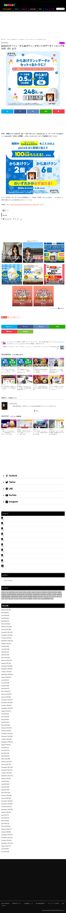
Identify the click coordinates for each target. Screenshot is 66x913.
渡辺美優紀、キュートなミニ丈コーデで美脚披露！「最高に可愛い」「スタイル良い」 (27, 549)
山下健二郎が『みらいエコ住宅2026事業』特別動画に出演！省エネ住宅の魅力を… (56, 432)
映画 (6, 598)
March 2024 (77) (5, 691)
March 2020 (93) (5, 826)
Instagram (13, 501)
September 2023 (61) (7, 708)
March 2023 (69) (5, 725)
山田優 (54, 596)
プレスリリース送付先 (53, 903)
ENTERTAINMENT (7, 9)
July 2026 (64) (5, 612)
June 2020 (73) (5, 818)
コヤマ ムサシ (13, 403)
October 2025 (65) (6, 638)
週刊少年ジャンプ (45, 598)
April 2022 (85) (5, 756)
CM (7, 592)
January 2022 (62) (6, 764)
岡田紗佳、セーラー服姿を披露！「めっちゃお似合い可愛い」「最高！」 (24, 517)
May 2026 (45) (5, 618)
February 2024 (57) (6, 694)
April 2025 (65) (5, 654)
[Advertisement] (33, 25)
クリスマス (43, 594)
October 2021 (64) (6, 773)
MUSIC (46, 9)
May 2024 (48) (5, 685)
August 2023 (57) (6, 711)
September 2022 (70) (7, 742)
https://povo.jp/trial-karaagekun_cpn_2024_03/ (25, 204)
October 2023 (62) (6, 705)
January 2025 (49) (6, 663)
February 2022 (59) (6, 761)
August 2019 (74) (6, 846)
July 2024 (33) (5, 680)
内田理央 (46, 596)
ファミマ (59, 594)
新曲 (3, 598)
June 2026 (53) (5, 615)
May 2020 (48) (5, 820)
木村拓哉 (11, 598)
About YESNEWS (5, 903)
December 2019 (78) (6, 834)
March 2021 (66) (5, 792)
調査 (39, 598)
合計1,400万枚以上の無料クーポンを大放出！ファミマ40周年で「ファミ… (8, 388)
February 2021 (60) (6, 795)
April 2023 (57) (5, 722)
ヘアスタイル (15, 596)
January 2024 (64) (6, 697)
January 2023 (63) (6, 730)
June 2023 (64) (5, 716)
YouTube (12, 495)
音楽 (52, 598)
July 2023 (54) (5, 714)
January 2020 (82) (6, 832)
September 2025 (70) (7, 640)
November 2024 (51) (6, 669)
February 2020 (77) (6, 829)
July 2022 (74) (5, 747)
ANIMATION (24, 9)
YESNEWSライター (16, 903)
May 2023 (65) (5, 719)
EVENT (40, 9)
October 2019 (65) (6, 840)
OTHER (52, 9)
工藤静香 (59, 596)
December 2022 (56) (6, 733)
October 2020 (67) (6, 806)
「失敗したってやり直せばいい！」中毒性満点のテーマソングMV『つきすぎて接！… (8, 432)
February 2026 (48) (6, 626)
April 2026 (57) (5, 621)
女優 (50, 596)
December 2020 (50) (6, 801)
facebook (13, 475)
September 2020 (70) (7, 809)
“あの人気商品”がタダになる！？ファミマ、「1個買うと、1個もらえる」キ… (24, 371)
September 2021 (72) (7, 775)
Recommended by (54, 308)
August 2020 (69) (6, 812)
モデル (25, 596)
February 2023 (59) (6, 728)
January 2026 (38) (6, 629)
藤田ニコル (29, 598)
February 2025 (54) (6, 660)
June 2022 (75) (5, 750)
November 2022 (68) (6, 736)
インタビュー (29, 594)
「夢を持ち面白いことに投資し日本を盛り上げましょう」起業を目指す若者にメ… (56, 371)
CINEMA (16, 9)
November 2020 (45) (6, 804)
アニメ (59, 592)
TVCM (33, 592)
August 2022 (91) (6, 744)
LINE (11, 488)
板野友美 (16, 598)
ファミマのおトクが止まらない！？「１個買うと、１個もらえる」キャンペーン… (8, 371)
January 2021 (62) (6, 798)
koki (16, 592)
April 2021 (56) (5, 789)
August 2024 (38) (6, 677)
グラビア (49, 594)
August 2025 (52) (6, 643)
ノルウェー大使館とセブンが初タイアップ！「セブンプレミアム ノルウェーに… (56, 388)
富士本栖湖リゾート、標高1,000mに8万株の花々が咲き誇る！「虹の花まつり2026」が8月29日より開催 (32, 539)
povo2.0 (11, 317)
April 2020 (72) (5, 823)
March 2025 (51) (5, 657)
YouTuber (44, 592)
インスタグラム (20, 594)
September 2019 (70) (7, 843)
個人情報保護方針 (40, 903)
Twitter (36, 410)
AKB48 (3, 592)
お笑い (49, 592)
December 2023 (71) (6, 699)
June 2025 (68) (5, 649)
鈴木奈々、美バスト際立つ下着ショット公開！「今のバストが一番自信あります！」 (27, 560)
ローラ (35, 596)
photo (24, 592)
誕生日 (34, 598)
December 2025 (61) (6, 632)
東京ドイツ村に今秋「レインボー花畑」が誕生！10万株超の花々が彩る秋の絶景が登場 (27, 528)
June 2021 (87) (5, 784)
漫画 (21, 598)
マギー (20, 596)
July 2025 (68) (5, 646)
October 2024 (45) (6, 671)
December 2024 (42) (6, 666)
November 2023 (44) (6, 702)
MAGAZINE (33, 9)
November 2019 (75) (6, 837)
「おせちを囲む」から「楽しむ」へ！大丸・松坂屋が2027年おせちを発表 (40, 432)
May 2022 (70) (5, 753)
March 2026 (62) (5, 624)
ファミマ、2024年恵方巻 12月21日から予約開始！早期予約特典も (40, 388)
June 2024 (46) (5, 683)
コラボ (54, 594)
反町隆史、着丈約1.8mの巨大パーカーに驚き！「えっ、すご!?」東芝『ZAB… (24, 432)
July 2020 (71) (5, 815)
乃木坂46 (40, 596)
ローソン (17, 317)
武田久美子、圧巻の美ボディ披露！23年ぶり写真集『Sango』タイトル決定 (24, 565)
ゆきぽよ (54, 592)
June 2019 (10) (5, 851)
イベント (4, 594)
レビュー (30, 596)
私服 (24, 598)
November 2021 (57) (6, 770)
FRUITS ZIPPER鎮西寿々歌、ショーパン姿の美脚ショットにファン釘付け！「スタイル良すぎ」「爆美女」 (33, 544)
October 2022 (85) (6, 739)
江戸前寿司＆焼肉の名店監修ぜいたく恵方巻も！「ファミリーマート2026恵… (40, 371)
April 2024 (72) (5, 688)
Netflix (20, 592)
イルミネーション (11, 594)
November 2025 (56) (6, 635)
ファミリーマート (6, 596)
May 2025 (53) (5, 652)
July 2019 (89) (5, 848)
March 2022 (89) (5, 759)
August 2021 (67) (6, 778)
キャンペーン (36, 594)
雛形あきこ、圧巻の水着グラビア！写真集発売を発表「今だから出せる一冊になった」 (27, 523)
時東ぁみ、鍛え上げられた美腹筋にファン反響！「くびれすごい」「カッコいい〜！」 (27, 533)
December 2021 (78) (6, 767)
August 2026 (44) (6, 610)
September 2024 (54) (7, 674)
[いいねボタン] (4, 210)
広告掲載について (28, 903)
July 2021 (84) (5, 781)
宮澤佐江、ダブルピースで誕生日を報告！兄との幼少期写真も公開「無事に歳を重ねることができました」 (33, 555)
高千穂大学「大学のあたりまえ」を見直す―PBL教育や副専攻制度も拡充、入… (24, 388)
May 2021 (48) (5, 787)
